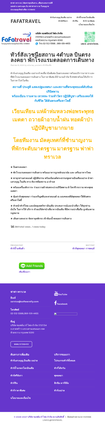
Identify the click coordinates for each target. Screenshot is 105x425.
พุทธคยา (58, 375)
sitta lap (30, 65)
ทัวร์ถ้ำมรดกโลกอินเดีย (85, 17)
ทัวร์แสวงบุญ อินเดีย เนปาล (61, 17)
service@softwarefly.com (24, 301)
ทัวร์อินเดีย (47, 65)
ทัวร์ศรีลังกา (63, 21)
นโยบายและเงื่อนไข (86, 25)
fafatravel (25, 21)
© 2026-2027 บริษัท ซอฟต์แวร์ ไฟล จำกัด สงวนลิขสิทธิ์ (39, 417)
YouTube (62, 294)
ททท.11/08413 (21, 344)
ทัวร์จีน (75, 21)
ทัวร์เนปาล (59, 390)
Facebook (62, 304)
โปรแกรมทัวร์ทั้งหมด (64, 360)
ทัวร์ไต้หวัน (59, 368)
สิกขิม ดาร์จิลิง (61, 383)
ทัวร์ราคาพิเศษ (88, 21)
